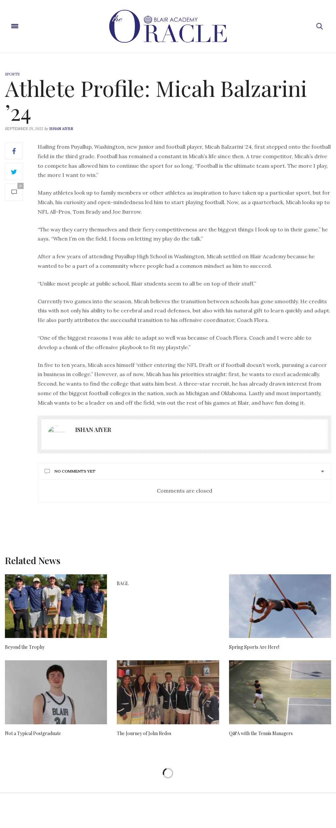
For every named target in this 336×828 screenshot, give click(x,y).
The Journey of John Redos (144, 733)
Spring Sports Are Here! (254, 647)
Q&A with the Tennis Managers (261, 733)
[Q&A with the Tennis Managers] (280, 692)
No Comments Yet (74, 471)
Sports (12, 74)
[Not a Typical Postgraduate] (56, 692)
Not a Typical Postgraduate (33, 733)
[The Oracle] (168, 26)
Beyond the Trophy (25, 647)
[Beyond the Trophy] (56, 606)
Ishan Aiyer (61, 128)
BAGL (123, 583)
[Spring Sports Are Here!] (280, 606)
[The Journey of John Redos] (168, 692)
